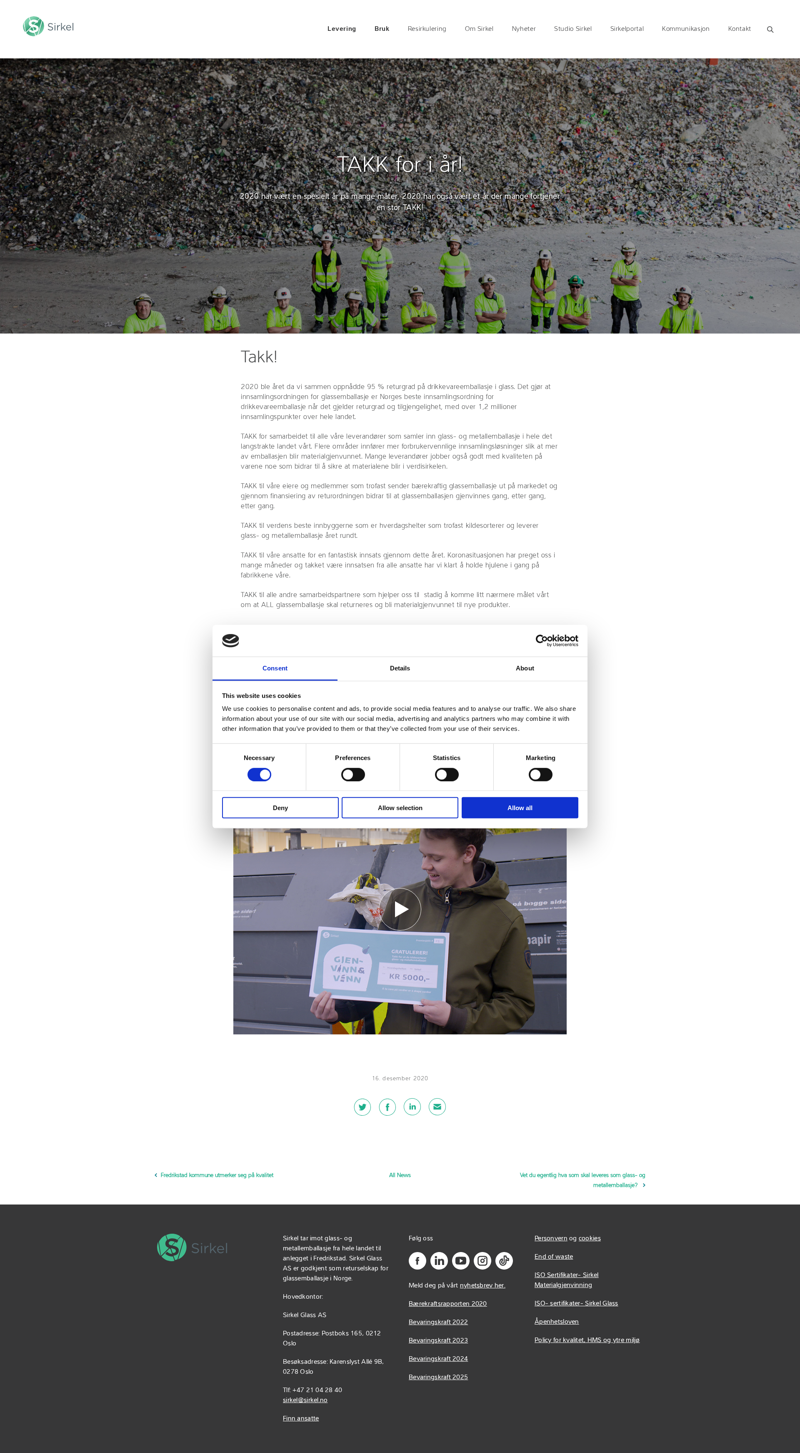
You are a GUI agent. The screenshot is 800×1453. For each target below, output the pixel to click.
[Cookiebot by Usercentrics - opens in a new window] (541, 641)
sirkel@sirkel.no (305, 1400)
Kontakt (739, 29)
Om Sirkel (479, 29)
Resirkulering (427, 29)
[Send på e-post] (437, 1112)
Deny (280, 807)
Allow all (520, 807)
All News (400, 1175)
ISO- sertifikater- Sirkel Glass (576, 1303)
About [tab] (525, 668)
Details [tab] (400, 668)
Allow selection (400, 807)
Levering (342, 29)
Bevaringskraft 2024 (438, 1359)
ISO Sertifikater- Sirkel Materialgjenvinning (567, 1280)
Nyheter (524, 29)
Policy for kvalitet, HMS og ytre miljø (587, 1340)
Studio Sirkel (573, 29)
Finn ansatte (301, 1418)
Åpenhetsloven (557, 1322)
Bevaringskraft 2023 (438, 1341)
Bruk (382, 29)
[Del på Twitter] (362, 1112)
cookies (590, 1238)
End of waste (554, 1257)
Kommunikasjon (686, 29)
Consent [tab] (275, 668)
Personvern (551, 1238)
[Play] (400, 909)
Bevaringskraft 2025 (438, 1377)
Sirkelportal (627, 29)
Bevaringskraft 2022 (438, 1322)
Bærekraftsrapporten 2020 (448, 1304)
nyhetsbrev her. (482, 1285)
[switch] (353, 774)
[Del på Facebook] (387, 1112)
